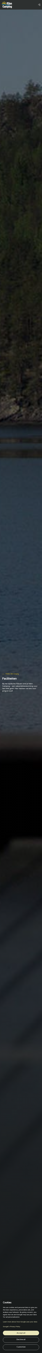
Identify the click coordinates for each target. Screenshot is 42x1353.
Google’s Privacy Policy (11, 1326)
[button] (39, 5)
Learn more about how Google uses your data (20, 1322)
